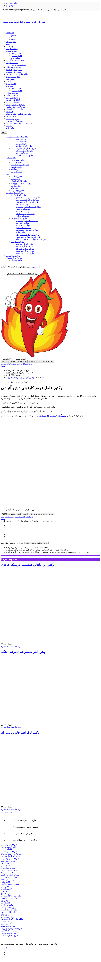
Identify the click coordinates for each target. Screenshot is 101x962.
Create (13, 35)
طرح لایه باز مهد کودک (10, 858)
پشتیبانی (9, 46)
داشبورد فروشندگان (14, 67)
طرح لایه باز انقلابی (9, 933)
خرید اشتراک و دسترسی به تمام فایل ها (17, 364)
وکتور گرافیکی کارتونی (15, 377)
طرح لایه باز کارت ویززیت (11, 928)
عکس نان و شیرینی (9, 898)
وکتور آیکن (29, 377)
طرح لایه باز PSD (13, 100)
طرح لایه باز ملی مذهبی (15, 107)
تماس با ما (10, 128)
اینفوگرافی (5, 903)
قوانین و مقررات (12, 116)
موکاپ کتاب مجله (8, 879)
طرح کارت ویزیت (13, 98)
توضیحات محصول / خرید (11, 646)
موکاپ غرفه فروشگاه (10, 875)
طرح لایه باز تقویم (8, 926)
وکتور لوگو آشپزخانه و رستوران (20, 732)
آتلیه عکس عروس (8, 847)
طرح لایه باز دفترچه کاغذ (11, 854)
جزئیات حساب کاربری (15, 60)
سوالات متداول (12, 93)
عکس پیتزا (5, 891)
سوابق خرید (15, 58)
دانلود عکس (6, 882)
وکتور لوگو (5, 914)
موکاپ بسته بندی (8, 868)
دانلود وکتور (10, 79)
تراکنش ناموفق (17, 56)
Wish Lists (10, 33)
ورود (3, 366)
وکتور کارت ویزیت (8, 912)
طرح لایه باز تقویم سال (15, 105)
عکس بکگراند (6, 889)
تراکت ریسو (6, 924)
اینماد (8, 44)
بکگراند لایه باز (7, 849)
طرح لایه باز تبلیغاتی (9, 851)
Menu (4, 132)
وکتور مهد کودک (7, 917)
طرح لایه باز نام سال (14, 109)
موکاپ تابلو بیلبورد (8, 872)
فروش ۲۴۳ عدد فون (14, 121)
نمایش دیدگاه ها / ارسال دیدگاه (37, 543)
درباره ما (9, 81)
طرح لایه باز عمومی (9, 844)
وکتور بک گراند (7, 905)
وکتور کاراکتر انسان (9, 910)
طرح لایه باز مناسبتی (9, 935)
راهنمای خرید (11, 3)
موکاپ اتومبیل (7, 865)
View (13, 39)
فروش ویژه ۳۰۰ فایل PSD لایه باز (19, 123)
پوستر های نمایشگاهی (10, 884)
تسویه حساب (11, 51)
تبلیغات (9, 126)
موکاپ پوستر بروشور (9, 870)
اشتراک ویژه (11, 42)
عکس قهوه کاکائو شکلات (11, 896)
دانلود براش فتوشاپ (14, 72)
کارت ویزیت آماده (8, 861)
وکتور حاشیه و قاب (9, 907)
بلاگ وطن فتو (11, 5)
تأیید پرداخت (16, 53)
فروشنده (9, 112)
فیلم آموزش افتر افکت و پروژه (18, 114)
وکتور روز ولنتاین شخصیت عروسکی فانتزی (27, 564)
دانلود (34, 267)
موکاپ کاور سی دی (9, 877)
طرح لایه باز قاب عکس (10, 856)
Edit (12, 37)
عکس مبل (5, 886)
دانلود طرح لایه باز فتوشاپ (17, 74)
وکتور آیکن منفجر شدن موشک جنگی (23, 651)
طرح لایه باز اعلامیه (9, 931)
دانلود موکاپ (6, 863)
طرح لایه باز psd (12, 102)
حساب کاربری (12, 63)
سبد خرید (9, 86)
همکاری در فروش (18, 65)
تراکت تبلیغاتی (11, 49)
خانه (38, 267)
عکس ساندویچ (7, 893)
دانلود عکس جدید (13, 77)
